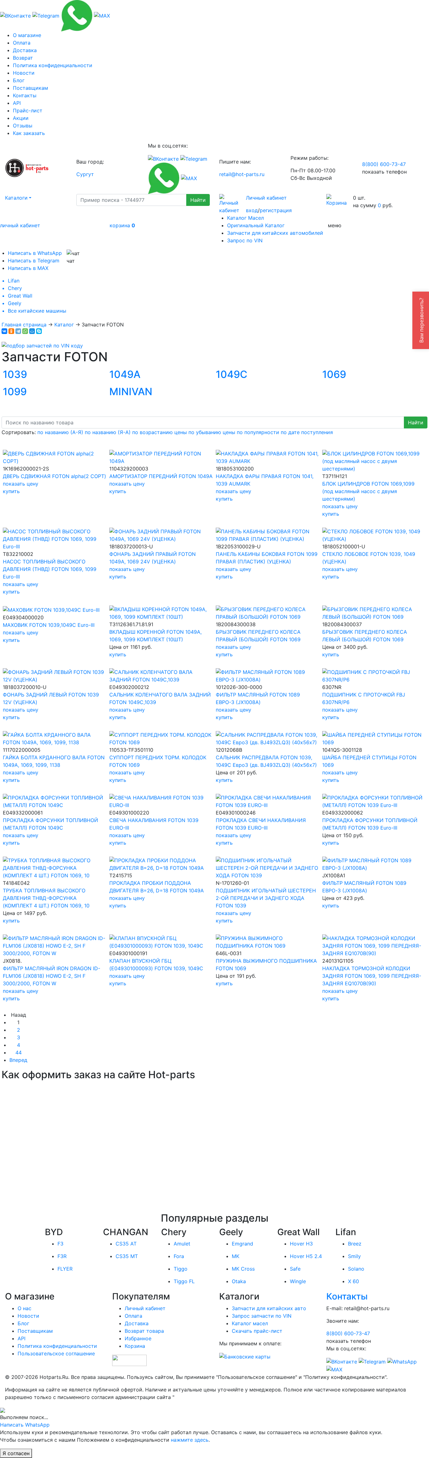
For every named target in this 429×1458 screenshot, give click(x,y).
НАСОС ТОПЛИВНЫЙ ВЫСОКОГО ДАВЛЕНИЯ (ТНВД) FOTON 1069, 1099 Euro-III (49, 569)
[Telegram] (18, 331)
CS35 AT (126, 1243)
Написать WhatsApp (25, 1425)
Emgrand (242, 1243)
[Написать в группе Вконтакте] (15, 15)
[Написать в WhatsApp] (76, 15)
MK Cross (243, 1269)
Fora (179, 1256)
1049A (124, 374)
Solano (356, 1269)
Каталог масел (250, 1323)
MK (235, 1256)
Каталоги (16, 198)
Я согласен (16, 1453)
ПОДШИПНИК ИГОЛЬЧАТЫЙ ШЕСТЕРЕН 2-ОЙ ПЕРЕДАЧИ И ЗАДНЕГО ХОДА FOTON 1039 (266, 898)
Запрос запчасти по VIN (261, 1316)
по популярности (258, 432)
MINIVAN (130, 391)
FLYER (65, 1269)
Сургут (85, 174)
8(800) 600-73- (384, 164)
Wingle (298, 1281)
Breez (354, 1243)
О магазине (27, 35)
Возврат (23, 58)
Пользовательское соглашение (56, 1353)
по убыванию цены (211, 432)
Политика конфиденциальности (52, 65)
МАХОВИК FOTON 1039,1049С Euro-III (49, 625)
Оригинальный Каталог (256, 225)
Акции (21, 118)
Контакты (24, 95)
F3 (60, 1243)
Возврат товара (144, 1331)
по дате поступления (307, 432)
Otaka (239, 1281)
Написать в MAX (28, 268)
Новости (24, 73)
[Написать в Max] (102, 15)
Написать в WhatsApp (35, 253)
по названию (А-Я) (60, 432)
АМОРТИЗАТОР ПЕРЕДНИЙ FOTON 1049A (161, 476)
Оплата (21, 43)
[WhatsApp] (25, 331)
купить (11, 491)
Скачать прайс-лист (257, 1331)
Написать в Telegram (33, 260)
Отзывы (22, 125)
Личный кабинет (266, 198)
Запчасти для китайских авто (269, 1308)
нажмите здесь (190, 1440)
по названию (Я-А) (108, 432)
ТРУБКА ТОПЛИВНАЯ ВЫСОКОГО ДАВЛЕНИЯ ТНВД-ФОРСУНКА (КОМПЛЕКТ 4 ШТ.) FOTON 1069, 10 (46, 898)
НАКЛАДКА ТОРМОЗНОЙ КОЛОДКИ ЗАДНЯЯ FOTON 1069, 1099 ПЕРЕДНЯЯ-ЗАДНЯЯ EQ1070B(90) (371, 976)
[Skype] (39, 331)
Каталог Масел (245, 218)
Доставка (25, 50)
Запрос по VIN (245, 240)
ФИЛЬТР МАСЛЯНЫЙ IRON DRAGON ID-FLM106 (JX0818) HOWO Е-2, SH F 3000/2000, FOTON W (51, 976)
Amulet (182, 1243)
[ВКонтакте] (4, 331)
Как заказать (29, 133)
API (17, 103)
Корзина (135, 1346)
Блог (18, 80)
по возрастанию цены (159, 432)
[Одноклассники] (11, 331)
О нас (24, 1308)
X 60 (353, 1281)
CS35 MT (127, 1256)
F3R (62, 1256)
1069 (334, 374)
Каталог (64, 324)
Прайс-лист (27, 110)
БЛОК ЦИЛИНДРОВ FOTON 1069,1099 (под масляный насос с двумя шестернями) (368, 491)
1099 (15, 391)
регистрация (276, 210)
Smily (354, 1256)
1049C (231, 374)
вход (252, 210)
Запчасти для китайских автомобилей (275, 233)
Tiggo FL (184, 1281)
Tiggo (180, 1269)
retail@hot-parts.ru (241, 174)
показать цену (20, 484)
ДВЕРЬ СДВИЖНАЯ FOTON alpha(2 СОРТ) (54, 476)
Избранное (138, 1338)
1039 (15, 374)
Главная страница (24, 324)
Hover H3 (301, 1243)
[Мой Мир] (32, 331)
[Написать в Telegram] (45, 15)
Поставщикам (30, 88)
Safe (295, 1269)
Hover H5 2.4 (306, 1256)
